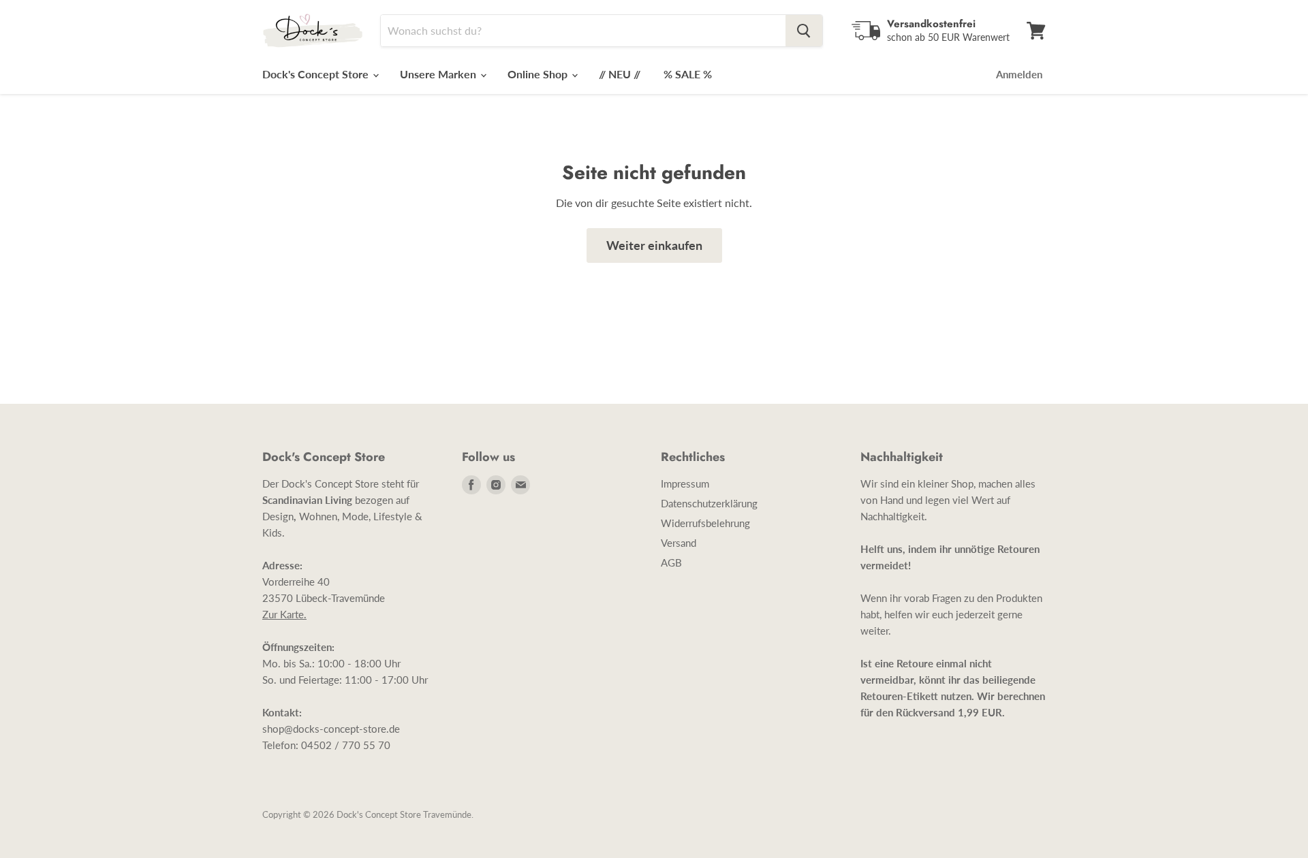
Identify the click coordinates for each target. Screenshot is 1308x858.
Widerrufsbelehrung (705, 523)
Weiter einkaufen (654, 245)
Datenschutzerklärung (709, 503)
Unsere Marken (439, 73)
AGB (671, 562)
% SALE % (688, 73)
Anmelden (1019, 74)
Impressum (685, 483)
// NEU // (619, 73)
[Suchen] (803, 30)
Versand (678, 543)
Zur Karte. (284, 614)
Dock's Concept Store (316, 73)
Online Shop (539, 73)
